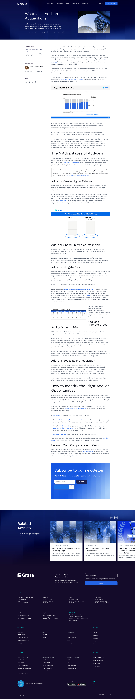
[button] (51, 3)
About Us (95, 632)
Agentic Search (72, 637)
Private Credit (21, 645)
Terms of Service (64, 492)
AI (68, 634)
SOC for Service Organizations (34, 683)
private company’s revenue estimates (70, 420)
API (68, 662)
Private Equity (21, 634)
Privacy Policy (56, 492)
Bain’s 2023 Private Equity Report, (72, 79)
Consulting (20, 643)
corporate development (72, 162)
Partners (95, 641)
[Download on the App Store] (72, 684)
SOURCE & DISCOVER (23, 657)
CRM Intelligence (72, 668)
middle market (64, 426)
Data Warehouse (72, 665)
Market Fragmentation (48, 665)
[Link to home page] (26, 579)
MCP (69, 659)
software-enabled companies (63, 428)
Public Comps (46, 662)
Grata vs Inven (97, 666)
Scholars (95, 643)
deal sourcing (57, 415)
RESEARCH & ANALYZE (48, 657)
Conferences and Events (24, 668)
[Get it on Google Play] (81, 684)
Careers (95, 635)
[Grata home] (22, 4)
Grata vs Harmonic (98, 663)
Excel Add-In (45, 671)
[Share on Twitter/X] (32, 82)
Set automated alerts (60, 434)
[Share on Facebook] (35, 82)
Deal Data (45, 659)
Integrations (71, 643)
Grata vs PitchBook (98, 657)
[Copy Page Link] (26, 82)
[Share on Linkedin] (29, 82)
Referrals (95, 638)
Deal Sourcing (21, 659)
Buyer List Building (23, 665)
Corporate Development (24, 640)
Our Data (44, 634)
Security (70, 640)
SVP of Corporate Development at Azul (78, 175)
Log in (95, 684)
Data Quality (45, 637)
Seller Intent (21, 662)
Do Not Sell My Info (43, 695)
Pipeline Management (23, 673)
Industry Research (47, 668)
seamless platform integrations (75, 408)
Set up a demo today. (79, 456)
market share (62, 200)
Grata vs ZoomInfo (98, 660)
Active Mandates (22, 671)
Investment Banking (23, 637)
